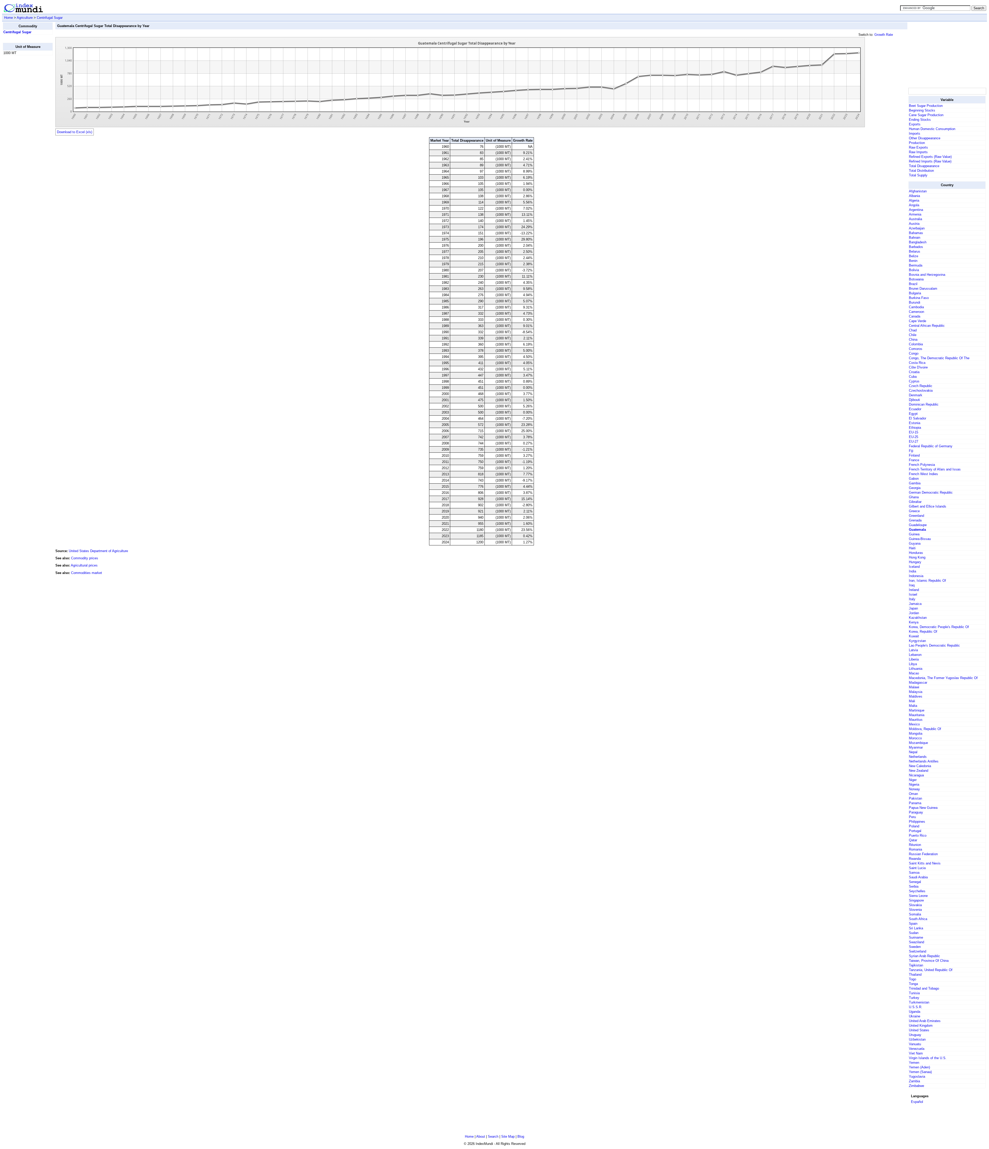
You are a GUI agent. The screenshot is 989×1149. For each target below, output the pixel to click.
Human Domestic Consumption (932, 129)
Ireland (914, 590)
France (914, 460)
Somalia (915, 914)
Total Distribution (921, 171)
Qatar (913, 840)
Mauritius (916, 720)
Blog (520, 1136)
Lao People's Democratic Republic (934, 645)
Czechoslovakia (921, 390)
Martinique (916, 710)
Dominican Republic (924, 404)
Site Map (508, 1136)
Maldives (915, 696)
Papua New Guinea (923, 808)
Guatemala (917, 529)
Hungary (915, 562)
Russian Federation (923, 854)
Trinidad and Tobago (924, 988)
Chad (913, 330)
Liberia (914, 659)
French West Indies (923, 474)
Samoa (914, 872)
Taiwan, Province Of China (929, 961)
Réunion (915, 845)
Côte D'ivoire (918, 367)
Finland (914, 455)
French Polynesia (922, 465)
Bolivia (914, 270)
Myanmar (916, 747)
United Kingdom (921, 1025)
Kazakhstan (918, 618)
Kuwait (914, 636)
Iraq (912, 585)
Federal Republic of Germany (930, 446)
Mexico (914, 724)
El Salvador (917, 418)
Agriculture (25, 18)
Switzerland (917, 951)
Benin (913, 261)
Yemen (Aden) (919, 1067)
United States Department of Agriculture (98, 551)
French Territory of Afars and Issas (935, 469)
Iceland (914, 567)
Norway (914, 789)
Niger (913, 780)
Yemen (914, 1063)
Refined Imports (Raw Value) (930, 161)
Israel (913, 594)
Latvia (913, 650)
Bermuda (915, 265)
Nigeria (914, 784)
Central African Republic (927, 326)
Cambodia (916, 307)
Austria (914, 224)
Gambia (914, 483)
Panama (915, 803)
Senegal (915, 882)
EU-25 (913, 437)
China (913, 339)
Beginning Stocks (922, 110)
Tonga (913, 984)
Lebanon (915, 655)
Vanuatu (915, 1044)
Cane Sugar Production (926, 115)
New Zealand (918, 771)
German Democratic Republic (931, 492)
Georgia (914, 488)
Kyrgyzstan (917, 641)
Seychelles (917, 891)
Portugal (915, 831)
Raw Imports (918, 152)
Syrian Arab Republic (924, 956)
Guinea (914, 534)
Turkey (914, 998)
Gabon (914, 479)
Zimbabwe (916, 1086)
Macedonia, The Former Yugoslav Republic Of (943, 678)
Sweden (915, 947)
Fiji (911, 451)
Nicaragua (916, 775)
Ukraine (914, 1016)
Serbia (913, 886)
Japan (913, 608)
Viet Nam (916, 1053)
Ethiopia (915, 428)
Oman (913, 794)
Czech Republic (920, 386)
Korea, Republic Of (923, 631)
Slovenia (915, 910)
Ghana (914, 497)
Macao (914, 673)
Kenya (913, 622)
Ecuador (915, 409)
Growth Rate (883, 35)
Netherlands (918, 757)
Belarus (914, 251)
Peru (912, 817)
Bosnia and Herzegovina (927, 275)
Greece (914, 511)
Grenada (915, 520)
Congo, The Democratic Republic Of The (939, 358)
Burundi (914, 302)
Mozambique (918, 743)
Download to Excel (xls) (74, 132)
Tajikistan (916, 965)
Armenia (915, 214)
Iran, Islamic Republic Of (927, 580)
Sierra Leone (918, 896)
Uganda (914, 1012)
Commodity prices (84, 558)
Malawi (914, 687)
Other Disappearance (924, 138)
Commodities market (86, 573)
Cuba (913, 377)
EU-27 (913, 441)
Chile (912, 335)
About (480, 1136)
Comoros (915, 349)
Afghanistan (918, 191)
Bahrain (914, 237)
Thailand (915, 974)
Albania (914, 196)
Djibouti (914, 400)
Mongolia (915, 733)
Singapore (916, 900)
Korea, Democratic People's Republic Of (939, 627)
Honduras (916, 553)
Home (8, 18)
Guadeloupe (918, 525)
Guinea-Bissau (920, 539)
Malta (913, 706)
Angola (914, 205)
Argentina (916, 210)
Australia (915, 219)
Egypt (913, 414)
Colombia (916, 344)
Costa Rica (917, 363)
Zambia (914, 1081)
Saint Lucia (917, 868)
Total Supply (918, 175)
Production (917, 143)
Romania (915, 849)
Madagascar (918, 682)
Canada (914, 316)
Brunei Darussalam (923, 288)
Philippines (917, 822)
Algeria (914, 200)
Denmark (915, 395)
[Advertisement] (23, 136)
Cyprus (914, 381)
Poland (914, 826)
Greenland (916, 516)
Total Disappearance (924, 166)
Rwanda (915, 859)
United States (919, 1030)
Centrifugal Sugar (50, 18)
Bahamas (916, 233)
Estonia (914, 423)
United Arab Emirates (925, 1021)
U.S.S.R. (915, 1007)
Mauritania (916, 715)
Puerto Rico (917, 835)
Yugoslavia (917, 1076)
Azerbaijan (917, 228)
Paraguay (916, 812)
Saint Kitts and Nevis (925, 863)
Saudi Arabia (918, 877)
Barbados (916, 247)
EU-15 (913, 432)
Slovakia (915, 905)
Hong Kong (917, 557)
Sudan (913, 933)
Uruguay (915, 1035)
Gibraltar (915, 502)
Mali (912, 701)
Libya (913, 664)
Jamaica (915, 604)
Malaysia (915, 692)
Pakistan (915, 798)
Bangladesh (917, 242)
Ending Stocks (920, 120)
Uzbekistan (917, 1039)
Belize (913, 256)
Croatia (914, 372)
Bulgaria (915, 293)
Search (493, 1136)
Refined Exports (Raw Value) (930, 157)
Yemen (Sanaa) (920, 1072)
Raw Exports (918, 147)
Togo (912, 979)
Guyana (914, 543)
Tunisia (914, 993)
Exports (914, 124)
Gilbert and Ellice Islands (927, 506)
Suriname (916, 937)
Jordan (914, 613)
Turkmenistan (919, 1002)
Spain (913, 923)
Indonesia (916, 576)
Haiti (912, 548)
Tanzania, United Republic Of (930, 970)
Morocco (915, 738)
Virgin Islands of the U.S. (928, 1058)
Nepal (913, 752)
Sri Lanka (916, 928)
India (912, 571)
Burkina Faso (919, 298)
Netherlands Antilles (924, 761)
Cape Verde (917, 321)
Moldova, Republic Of (925, 729)
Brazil (913, 284)
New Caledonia (920, 766)
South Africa (918, 919)
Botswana (916, 279)
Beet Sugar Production (926, 106)
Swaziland (916, 942)
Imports (914, 133)
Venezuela (916, 1049)
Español (917, 1102)
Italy (912, 599)
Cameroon (916, 312)
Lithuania (915, 669)
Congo (913, 353)
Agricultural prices (84, 565)
